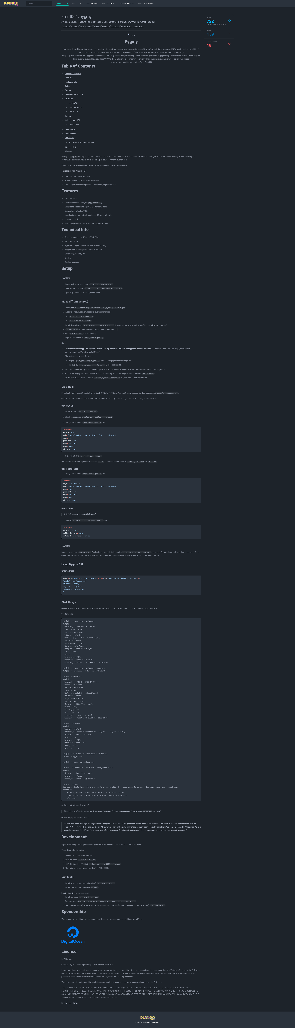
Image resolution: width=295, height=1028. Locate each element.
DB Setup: (69, 98)
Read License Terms (69, 1003)
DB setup (156, 325)
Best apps (76, 4)
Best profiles (108, 4)
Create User (74, 125)
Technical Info (71, 82)
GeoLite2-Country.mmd (113, 811)
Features (69, 78)
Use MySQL (73, 103)
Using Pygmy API (72, 120)
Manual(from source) (74, 94)
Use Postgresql (75, 107)
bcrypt (170, 830)
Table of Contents (73, 74)
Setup (67, 86)
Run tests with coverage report (82, 142)
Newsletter (62, 4)
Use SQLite (73, 111)
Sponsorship (70, 147)
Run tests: (69, 138)
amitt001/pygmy (76, 16)
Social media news (146, 4)
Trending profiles (126, 4)
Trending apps (92, 4)
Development (70, 133)
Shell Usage (70, 129)
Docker (68, 90)
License (68, 151)
